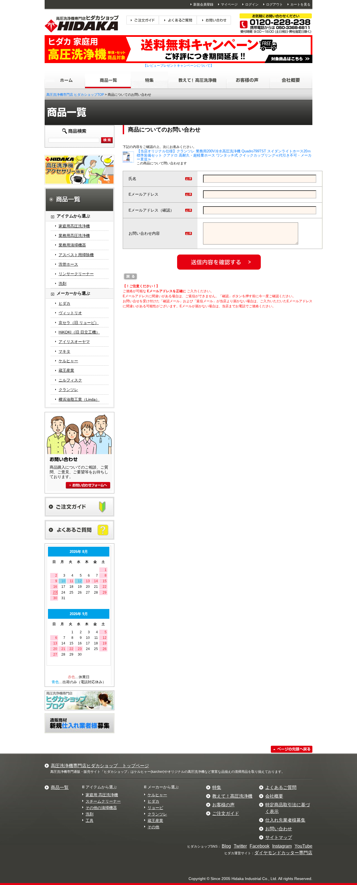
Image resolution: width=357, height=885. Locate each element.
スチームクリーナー (103, 801)
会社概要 (274, 796)
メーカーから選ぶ (163, 787)
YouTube (303, 846)
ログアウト (274, 4)
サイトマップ (278, 837)
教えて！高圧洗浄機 (232, 796)
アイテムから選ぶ (101, 787)
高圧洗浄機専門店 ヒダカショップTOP (75, 95)
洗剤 (62, 283)
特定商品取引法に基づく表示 (287, 808)
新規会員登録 (203, 4)
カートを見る (300, 4)
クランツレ (68, 389)
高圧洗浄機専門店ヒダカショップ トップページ (100, 765)
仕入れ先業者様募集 (285, 820)
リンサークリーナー (76, 274)
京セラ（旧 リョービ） (79, 322)
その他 (153, 827)
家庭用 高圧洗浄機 (102, 795)
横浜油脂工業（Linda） (79, 399)
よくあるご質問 (280, 787)
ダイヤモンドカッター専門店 (283, 852)
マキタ (64, 351)
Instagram (282, 846)
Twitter (240, 846)
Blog (226, 846)
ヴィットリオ (70, 313)
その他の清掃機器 (101, 807)
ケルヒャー (68, 361)
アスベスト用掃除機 (76, 255)
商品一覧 (60, 787)
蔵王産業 (66, 370)
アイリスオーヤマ (74, 341)
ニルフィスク (70, 380)
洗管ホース (68, 264)
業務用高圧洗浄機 (74, 235)
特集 (216, 787)
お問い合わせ (278, 828)
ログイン (252, 4)
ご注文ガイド (225, 813)
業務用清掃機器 (72, 245)
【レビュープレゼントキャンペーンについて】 (178, 66)
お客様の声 (223, 804)
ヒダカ (64, 303)
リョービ (155, 807)
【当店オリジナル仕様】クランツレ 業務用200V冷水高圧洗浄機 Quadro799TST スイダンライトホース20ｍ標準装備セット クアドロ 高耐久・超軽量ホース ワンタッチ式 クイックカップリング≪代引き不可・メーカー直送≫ (224, 155)
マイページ (229, 4)
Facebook (259, 846)
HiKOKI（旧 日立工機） (79, 332)
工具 (89, 820)
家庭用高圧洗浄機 (74, 226)
